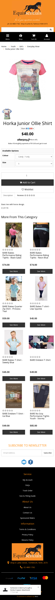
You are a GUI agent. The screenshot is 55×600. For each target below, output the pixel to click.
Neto (36, 596)
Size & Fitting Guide (27, 496)
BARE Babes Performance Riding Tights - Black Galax (11, 255)
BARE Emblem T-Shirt (40, 360)
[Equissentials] (27, 9)
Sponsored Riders (27, 518)
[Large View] (7, 114)
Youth (13, 46)
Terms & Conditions (27, 529)
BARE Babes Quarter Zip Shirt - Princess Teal (12, 309)
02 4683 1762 (29, 567)
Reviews (20, 195)
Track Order (27, 490)
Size (4, 162)
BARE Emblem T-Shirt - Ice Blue (13, 414)
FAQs (27, 485)
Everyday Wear (33, 46)
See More (14, 271)
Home (3, 46)
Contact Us (27, 512)
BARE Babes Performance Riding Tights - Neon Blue (39, 255)
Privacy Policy (27, 534)
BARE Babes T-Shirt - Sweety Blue (12, 361)
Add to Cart (28, 182)
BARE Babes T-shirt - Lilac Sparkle (40, 307)
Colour (5, 155)
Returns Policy (27, 540)
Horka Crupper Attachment (20, 590)
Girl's (21, 46)
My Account (27, 480)
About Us (27, 507)
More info (33, 140)
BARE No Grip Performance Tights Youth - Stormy (39, 416)
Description (8, 195)
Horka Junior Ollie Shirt (14, 49)
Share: (23, 128)
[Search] (51, 29)
